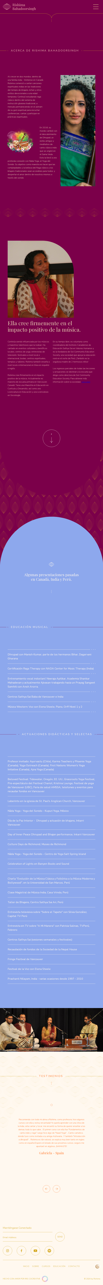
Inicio (26, 1266)
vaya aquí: (85, 381)
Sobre (35, 1266)
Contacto (74, 1266)
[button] (95, 6)
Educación (59, 1266)
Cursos (46, 1266)
